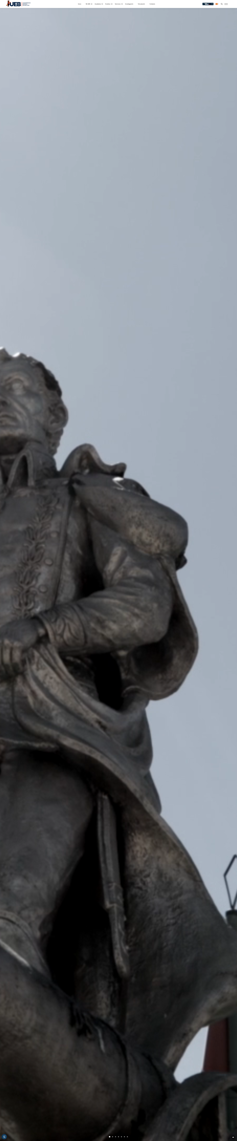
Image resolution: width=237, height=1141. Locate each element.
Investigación (129, 4)
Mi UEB (88, 4)
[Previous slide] (3, 574)
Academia (98, 4)
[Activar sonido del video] (233, 1137)
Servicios (118, 4)
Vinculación (141, 4)
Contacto (152, 4)
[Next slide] (233, 574)
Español (217, 4)
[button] (109, 1136)
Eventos (107, 4)
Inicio (79, 4)
